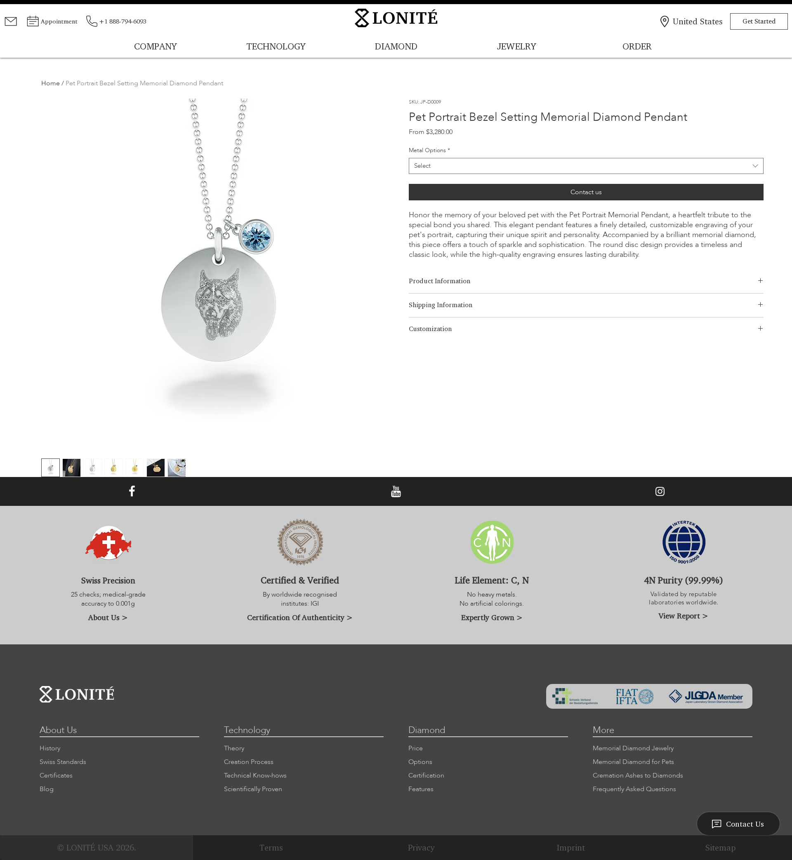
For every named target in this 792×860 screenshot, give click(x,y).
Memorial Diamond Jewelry (633, 748)
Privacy (421, 847)
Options (420, 761)
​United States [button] (698, 21)
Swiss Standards (63, 761)
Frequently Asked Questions (634, 789)
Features (421, 789)
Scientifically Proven (253, 789)
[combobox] (586, 166)
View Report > (683, 615)
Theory (234, 748)
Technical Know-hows (255, 775)
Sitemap (720, 847)
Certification (426, 775)
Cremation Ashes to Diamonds (638, 775)
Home (50, 83)
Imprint (571, 847)
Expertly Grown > (492, 617)
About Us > (108, 617)
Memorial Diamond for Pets (633, 761)
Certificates (56, 775)
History (50, 748)
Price (415, 748)
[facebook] (132, 492)
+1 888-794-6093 (122, 21)
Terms (271, 847)
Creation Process (248, 761)
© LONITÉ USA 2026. (96, 847)
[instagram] (660, 492)
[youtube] (396, 492)
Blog (47, 789)
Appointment (59, 21)
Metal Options (429, 150)
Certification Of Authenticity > (300, 617)
